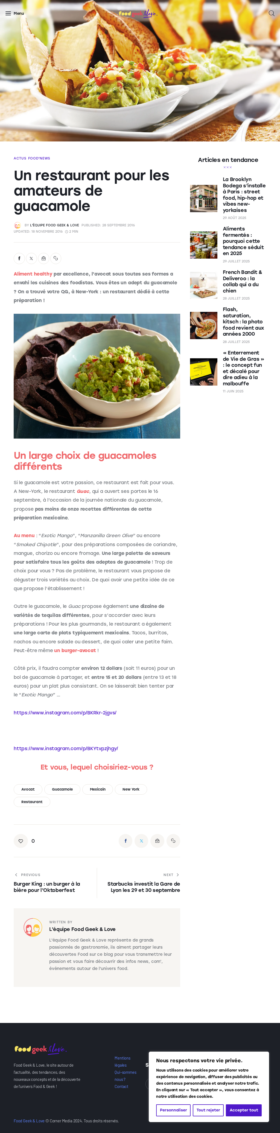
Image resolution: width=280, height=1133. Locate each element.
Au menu (24, 535)
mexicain (98, 789)
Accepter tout (244, 1110)
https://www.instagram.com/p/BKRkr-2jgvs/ (65, 712)
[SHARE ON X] (31, 258)
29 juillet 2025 (236, 261)
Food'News (39, 158)
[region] (209, 1087)
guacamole (62, 789)
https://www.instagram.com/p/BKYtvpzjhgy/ (66, 748)
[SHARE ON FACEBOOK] (19, 258)
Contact (121, 1086)
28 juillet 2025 (236, 298)
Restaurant (32, 802)
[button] (56, 258)
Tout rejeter (208, 1110)
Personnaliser (173, 1110)
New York (130, 789)
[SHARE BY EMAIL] (43, 258)
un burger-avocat (75, 650)
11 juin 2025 (233, 391)
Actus (20, 158)
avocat (28, 789)
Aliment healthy (33, 274)
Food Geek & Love (29, 1120)
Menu (19, 13)
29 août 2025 (234, 218)
